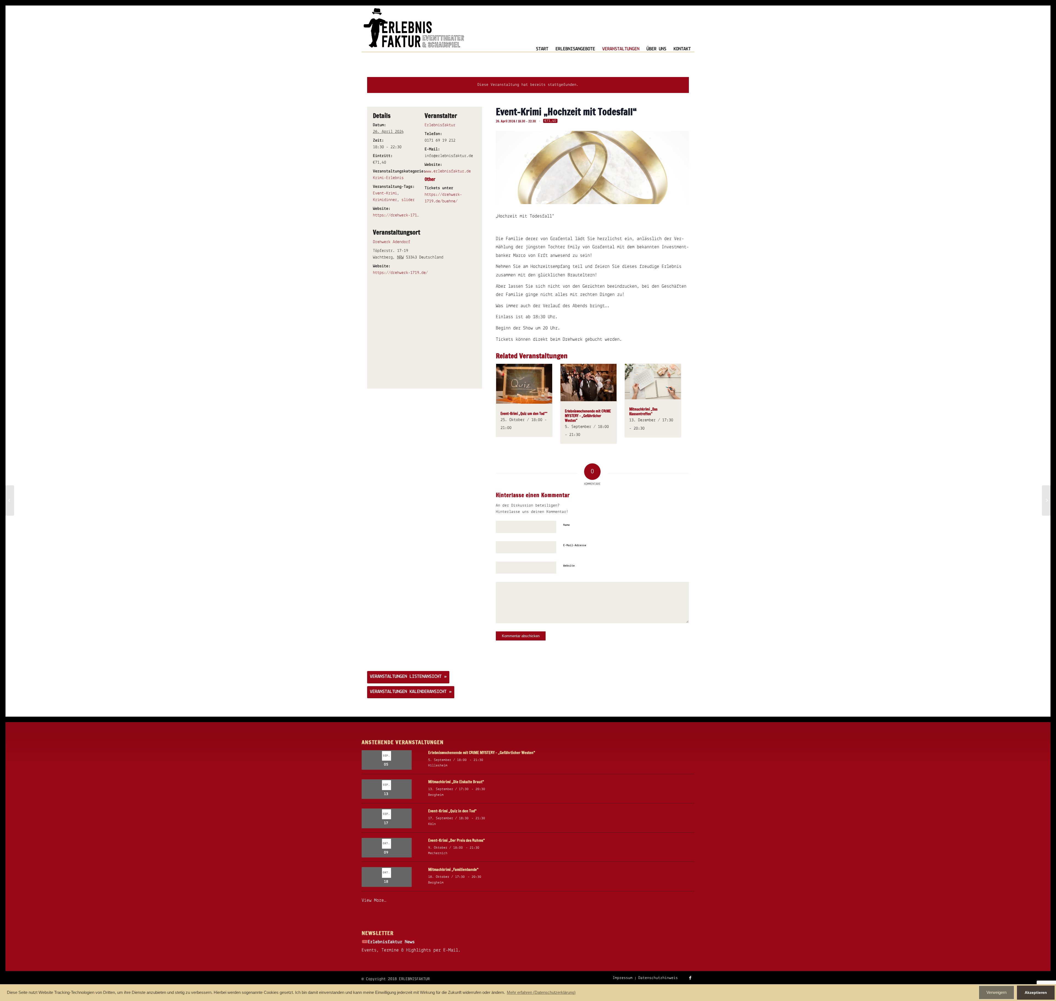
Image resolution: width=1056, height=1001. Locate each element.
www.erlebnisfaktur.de (448, 171)
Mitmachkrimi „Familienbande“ (453, 869)
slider (408, 200)
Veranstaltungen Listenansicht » (408, 676)
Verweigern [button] (996, 992)
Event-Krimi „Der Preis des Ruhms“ (456, 840)
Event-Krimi (385, 193)
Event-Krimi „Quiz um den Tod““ (524, 413)
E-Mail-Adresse (574, 545)
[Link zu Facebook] (690, 978)
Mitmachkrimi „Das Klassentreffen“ (643, 411)
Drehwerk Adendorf (391, 242)
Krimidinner (385, 200)
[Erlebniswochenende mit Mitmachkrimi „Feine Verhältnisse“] (1046, 500)
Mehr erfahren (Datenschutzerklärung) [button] (541, 992)
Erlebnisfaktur (440, 125)
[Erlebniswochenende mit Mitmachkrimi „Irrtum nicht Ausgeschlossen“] (10, 500)
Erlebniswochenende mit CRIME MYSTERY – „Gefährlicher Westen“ (588, 416)
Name (566, 525)
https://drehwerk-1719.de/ (400, 215)
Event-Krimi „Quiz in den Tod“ (452, 811)
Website (569, 565)
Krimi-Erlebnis (388, 178)
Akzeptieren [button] (1036, 992)
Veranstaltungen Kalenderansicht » (411, 691)
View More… (374, 900)
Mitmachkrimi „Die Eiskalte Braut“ (456, 782)
